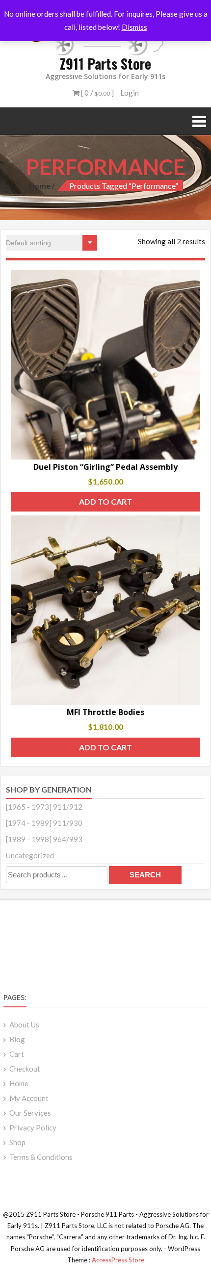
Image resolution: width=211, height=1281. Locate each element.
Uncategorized (30, 855)
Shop (17, 1142)
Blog (17, 1039)
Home (39, 185)
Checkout (24, 1068)
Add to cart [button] (105, 501)
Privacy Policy (32, 1127)
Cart (16, 1054)
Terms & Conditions (41, 1157)
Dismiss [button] (134, 27)
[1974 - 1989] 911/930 (44, 823)
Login (129, 92)
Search (145, 875)
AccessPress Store (118, 1260)
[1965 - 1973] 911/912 (44, 806)
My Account (29, 1098)
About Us (24, 1024)
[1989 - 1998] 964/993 (44, 839)
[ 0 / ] (96, 92)
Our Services (30, 1112)
